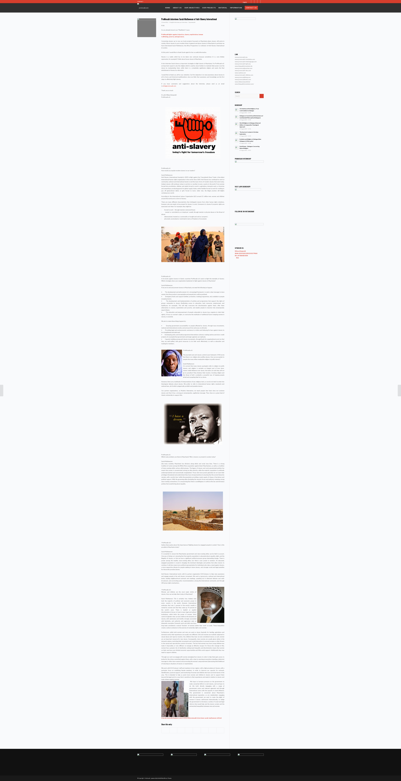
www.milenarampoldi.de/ (242, 82)
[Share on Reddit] (212, 730)
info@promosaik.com (169, 86)
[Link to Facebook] (252, 1)
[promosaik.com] (142, 8)
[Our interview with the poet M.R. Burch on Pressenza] (1, 390)
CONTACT (140, 1)
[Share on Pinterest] (181, 730)
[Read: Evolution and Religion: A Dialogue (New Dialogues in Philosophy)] (237, 140)
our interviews (183, 22)
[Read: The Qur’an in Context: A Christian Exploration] (237, 133)
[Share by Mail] (220, 730)
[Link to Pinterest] (262, 1)
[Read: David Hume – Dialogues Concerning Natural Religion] (237, 147)
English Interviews (175, 22)
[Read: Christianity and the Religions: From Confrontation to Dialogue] (237, 110)
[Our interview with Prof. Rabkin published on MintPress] (399, 390)
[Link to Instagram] (255, 1)
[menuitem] (244, 2)
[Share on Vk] (205, 730)
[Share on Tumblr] (197, 730)
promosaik (192, 22)
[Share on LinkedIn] (189, 730)
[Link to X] (249, 1)
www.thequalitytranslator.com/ (244, 84)
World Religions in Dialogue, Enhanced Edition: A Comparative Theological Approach (250, 125)
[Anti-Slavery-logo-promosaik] (146, 27)
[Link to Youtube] (258, 1)
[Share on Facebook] (165, 730)
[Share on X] (173, 730)
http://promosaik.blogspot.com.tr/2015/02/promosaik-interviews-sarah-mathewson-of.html (191, 718)
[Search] (261, 8)
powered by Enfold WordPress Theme (161, 778)
